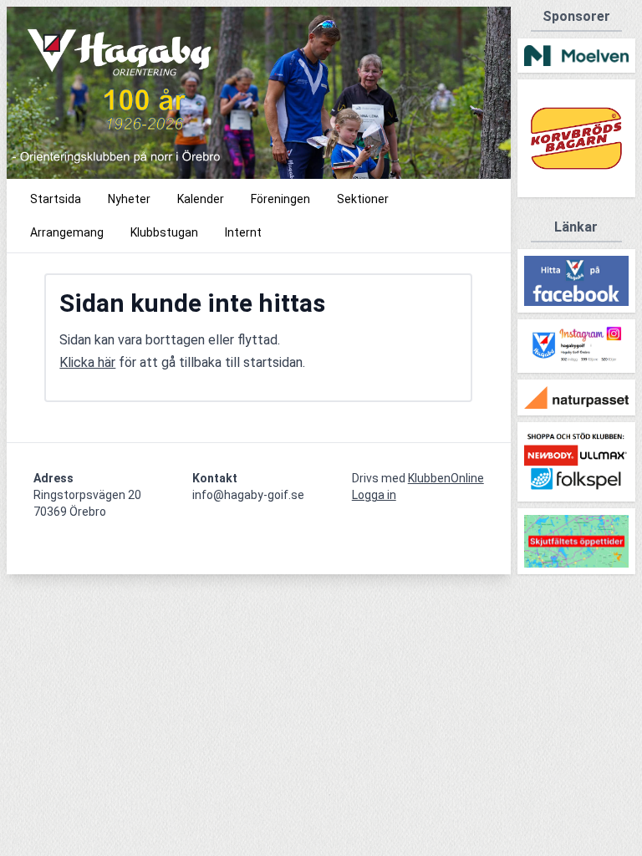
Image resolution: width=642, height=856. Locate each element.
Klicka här (87, 362)
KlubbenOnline (446, 478)
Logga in (374, 495)
